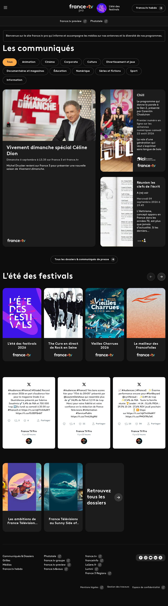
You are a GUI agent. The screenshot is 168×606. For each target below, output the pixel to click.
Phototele (96, 21)
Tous (10, 62)
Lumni (89, 569)
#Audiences (14, 390)
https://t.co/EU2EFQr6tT (29, 413)
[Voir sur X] (29, 385)
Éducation (60, 71)
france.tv (91, 556)
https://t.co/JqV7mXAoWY (35, 410)
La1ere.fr (90, 565)
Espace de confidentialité (146, 587)
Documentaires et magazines (25, 71)
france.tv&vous (53, 569)
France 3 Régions (95, 573)
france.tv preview (71, 21)
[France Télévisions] (81, 8)
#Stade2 (36, 390)
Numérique (83, 71)
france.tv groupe (54, 560)
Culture (92, 62)
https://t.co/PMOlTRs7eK (139, 416)
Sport (133, 71)
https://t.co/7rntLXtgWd (84, 416)
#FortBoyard (153, 394)
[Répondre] (9, 420)
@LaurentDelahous (74, 397)
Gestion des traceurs (118, 587)
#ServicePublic (84, 413)
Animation (28, 62)
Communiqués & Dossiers (18, 556)
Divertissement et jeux (120, 62)
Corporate (71, 62)
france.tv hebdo (146, 8)
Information (14, 80)
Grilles (6, 560)
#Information (90, 410)
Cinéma (50, 62)
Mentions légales (89, 587)
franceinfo (91, 560)
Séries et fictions (110, 71)
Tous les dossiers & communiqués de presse (82, 259)
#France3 (26, 390)
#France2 (82, 390)
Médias (7, 565)
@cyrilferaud (129, 397)
